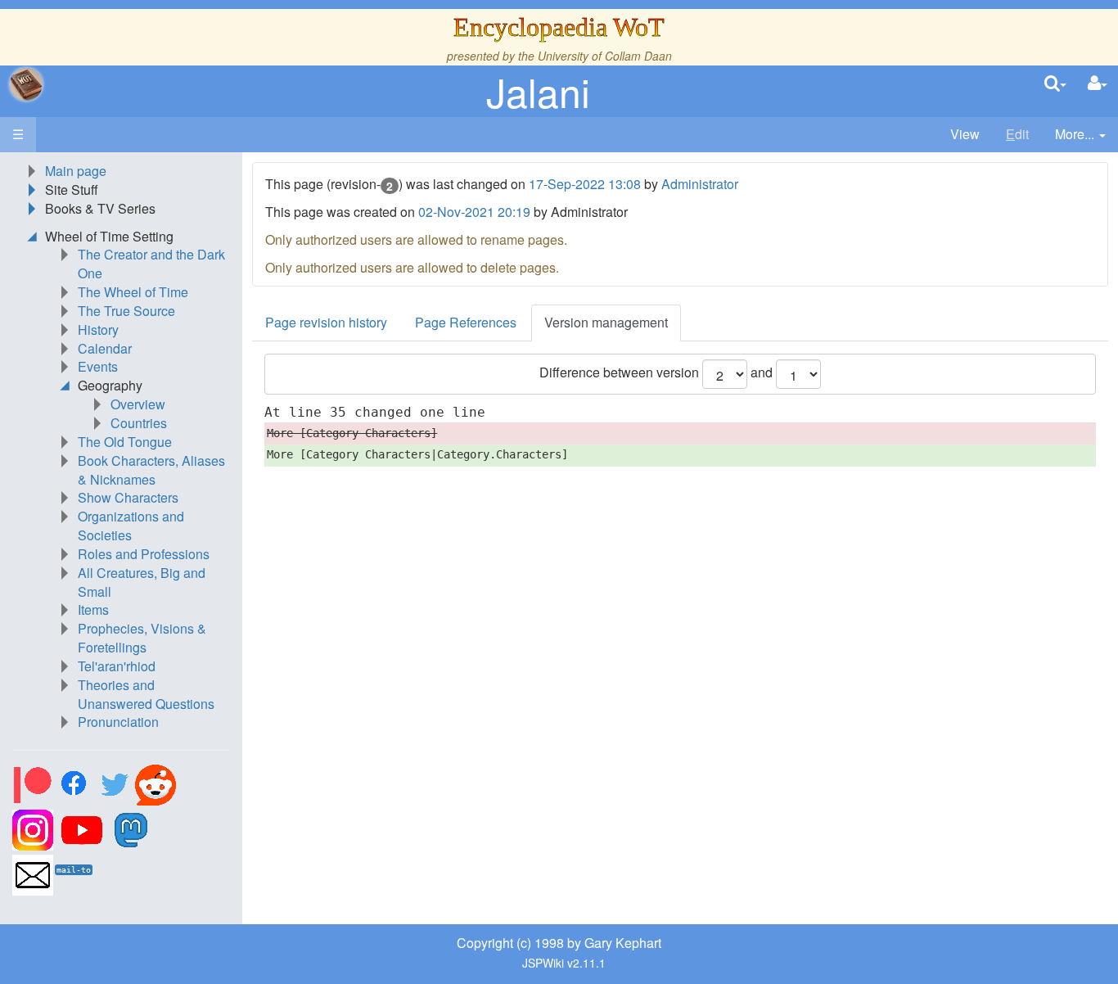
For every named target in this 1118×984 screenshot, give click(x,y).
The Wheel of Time (133, 291)
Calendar (105, 348)
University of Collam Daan (605, 55)
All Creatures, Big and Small (141, 582)
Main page (75, 170)
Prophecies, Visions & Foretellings (142, 638)
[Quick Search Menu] (1055, 84)
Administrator (699, 183)
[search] (1055, 84)
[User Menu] (1097, 84)
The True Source (126, 310)
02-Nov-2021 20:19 (474, 211)
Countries (138, 422)
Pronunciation (118, 721)
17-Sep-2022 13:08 (585, 183)
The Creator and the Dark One (151, 263)
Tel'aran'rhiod (117, 666)
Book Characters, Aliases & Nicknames (151, 470)
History (98, 329)
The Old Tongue (125, 441)
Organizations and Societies (131, 525)
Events (98, 366)
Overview (137, 404)
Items (93, 609)
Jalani (538, 91)
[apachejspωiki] (26, 84)
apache (26, 84)
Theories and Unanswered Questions (146, 694)
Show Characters (128, 497)
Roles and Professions (144, 553)
